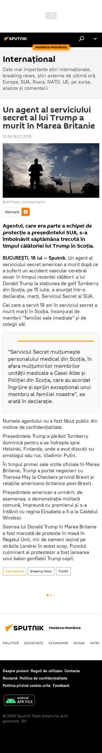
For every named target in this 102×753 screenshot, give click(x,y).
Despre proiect (16, 670)
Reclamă (10, 678)
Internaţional (14, 571)
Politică (11, 642)
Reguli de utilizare (46, 670)
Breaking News (41, 571)
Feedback (61, 685)
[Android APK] (19, 701)
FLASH (63, 571)
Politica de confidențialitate (43, 678)
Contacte (72, 670)
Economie (58, 642)
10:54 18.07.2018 (17, 136)
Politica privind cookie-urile (27, 685)
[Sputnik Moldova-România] (16, 40)
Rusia (79, 642)
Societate (33, 642)
